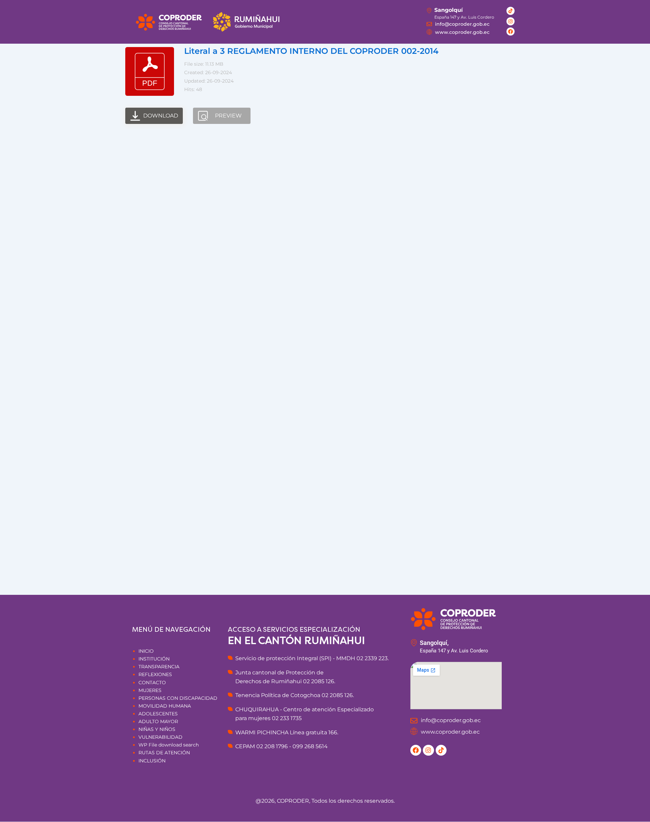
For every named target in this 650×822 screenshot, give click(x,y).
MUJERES (149, 690)
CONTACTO (152, 682)
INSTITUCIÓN (154, 659)
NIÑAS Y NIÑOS (156, 729)
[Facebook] (510, 31)
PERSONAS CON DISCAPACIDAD (177, 698)
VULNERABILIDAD (160, 737)
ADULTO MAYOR (158, 721)
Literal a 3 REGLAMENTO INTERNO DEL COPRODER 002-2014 (311, 51)
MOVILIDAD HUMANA (164, 706)
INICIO (146, 651)
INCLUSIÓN (152, 761)
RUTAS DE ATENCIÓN (164, 753)
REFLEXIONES (155, 674)
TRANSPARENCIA (158, 667)
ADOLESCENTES (158, 714)
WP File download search (168, 745)
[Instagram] (510, 21)
